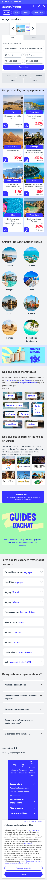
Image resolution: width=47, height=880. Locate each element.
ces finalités (28, 843)
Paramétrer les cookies (23, 868)
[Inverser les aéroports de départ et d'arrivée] (23, 55)
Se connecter (15, 796)
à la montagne (11, 380)
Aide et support (17, 808)
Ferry (12, 81)
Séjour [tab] (34, 38)
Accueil (4, 753)
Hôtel (9, 75)
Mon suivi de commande (19, 792)
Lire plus (5, 388)
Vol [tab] (12, 38)
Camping (38, 75)
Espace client (16, 784)
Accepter (23, 874)
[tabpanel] (23, 55)
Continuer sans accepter (32, 821)
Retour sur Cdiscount (12, 2)
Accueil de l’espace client (19, 788)
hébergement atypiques (27, 383)
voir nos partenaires (32, 830)
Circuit (34, 81)
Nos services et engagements (17, 801)
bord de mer (26, 380)
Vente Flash (23, 75)
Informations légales (19, 813)
